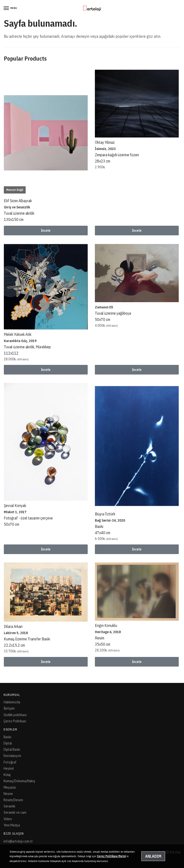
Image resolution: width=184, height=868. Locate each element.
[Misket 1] (46, 442)
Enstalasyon (12, 755)
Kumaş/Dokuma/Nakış (19, 781)
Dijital (8, 743)
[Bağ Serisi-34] (137, 446)
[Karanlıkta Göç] (46, 287)
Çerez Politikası (15, 721)
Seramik (9, 806)
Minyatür (10, 787)
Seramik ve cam (15, 812)
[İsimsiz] (137, 103)
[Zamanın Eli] (137, 273)
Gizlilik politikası (15, 714)
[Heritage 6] (137, 591)
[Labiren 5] (46, 592)
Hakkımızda (12, 702)
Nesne (8, 793)
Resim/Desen (13, 800)
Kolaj (7, 774)
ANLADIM (153, 856)
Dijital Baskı (12, 749)
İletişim (9, 708)
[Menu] (6, 8)
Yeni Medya (12, 825)
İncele (46, 230)
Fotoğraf (10, 762)
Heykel (9, 768)
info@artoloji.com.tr (18, 841)
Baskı (7, 737)
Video (8, 819)
